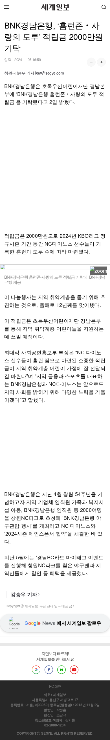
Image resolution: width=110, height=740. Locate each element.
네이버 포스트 (61, 669)
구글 (36, 669)
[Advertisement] (55, 168)
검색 (104, 7)
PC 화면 (55, 686)
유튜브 (74, 669)
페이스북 (49, 669)
